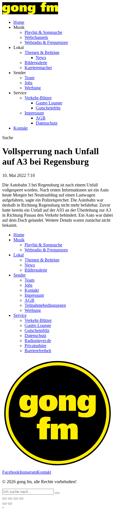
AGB (40, 118)
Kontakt (20, 128)
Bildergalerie (36, 62)
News (41, 57)
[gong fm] (30, 12)
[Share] (10, 498)
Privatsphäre (35, 345)
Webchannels (36, 37)
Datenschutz (47, 123)
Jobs (28, 82)
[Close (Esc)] (4, 498)
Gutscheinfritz (48, 108)
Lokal (18, 255)
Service (20, 315)
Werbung (33, 87)
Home (18, 22)
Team (29, 77)
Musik (19, 239)
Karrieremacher (38, 67)
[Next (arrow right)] (10, 503)
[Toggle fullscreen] (15, 498)
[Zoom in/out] (21, 498)
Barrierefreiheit (38, 350)
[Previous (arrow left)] (4, 503)
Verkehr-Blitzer (38, 97)
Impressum (34, 113)
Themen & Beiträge (42, 52)
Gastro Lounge (49, 102)
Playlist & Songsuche (43, 32)
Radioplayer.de (38, 340)
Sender (19, 275)
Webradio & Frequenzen (46, 42)
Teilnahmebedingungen (45, 305)
